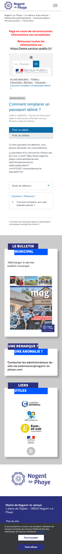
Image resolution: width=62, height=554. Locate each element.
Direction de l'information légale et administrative (31, 222)
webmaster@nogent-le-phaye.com (29, 367)
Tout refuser (31, 547)
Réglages (41, 531)
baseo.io (35, 224)
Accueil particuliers (19, 79)
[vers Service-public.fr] (32, 71)
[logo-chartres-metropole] (31, 401)
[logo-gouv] (31, 437)
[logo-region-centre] (31, 412)
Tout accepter (31, 537)
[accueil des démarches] (31, 57)
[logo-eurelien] (31, 425)
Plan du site (12, 521)
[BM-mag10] (31, 275)
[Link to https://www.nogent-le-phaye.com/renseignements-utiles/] (31, 451)
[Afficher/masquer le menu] (55, 5)
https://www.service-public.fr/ (31, 48)
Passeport (40, 82)
